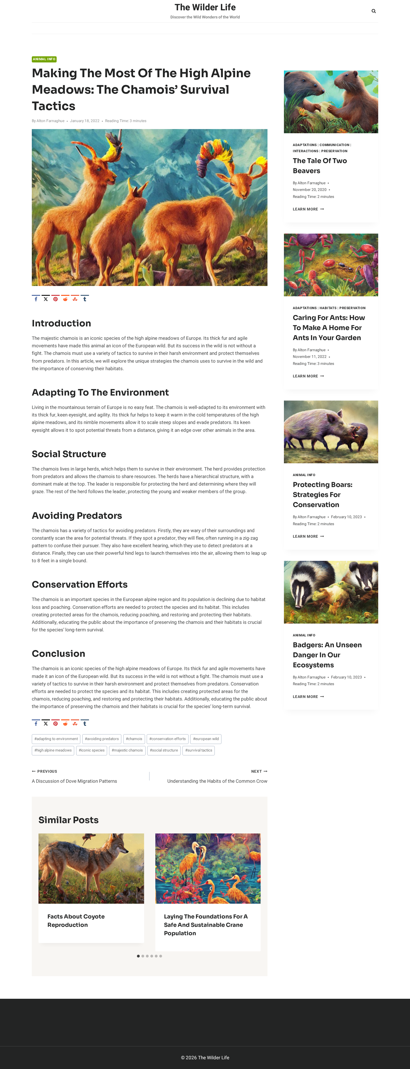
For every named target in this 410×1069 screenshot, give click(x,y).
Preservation (334, 151)
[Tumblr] (85, 299)
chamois (134, 739)
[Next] (251, 892)
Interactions (305, 151)
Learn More (308, 209)
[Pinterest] (55, 299)
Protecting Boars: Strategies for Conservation (323, 495)
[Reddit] (65, 299)
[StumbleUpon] (75, 299)
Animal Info (44, 59)
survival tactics (198, 750)
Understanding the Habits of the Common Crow (217, 777)
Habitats (328, 308)
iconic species (92, 750)
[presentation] (331, 102)
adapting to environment (56, 739)
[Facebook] (36, 299)
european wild (206, 739)
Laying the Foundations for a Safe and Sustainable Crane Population (206, 925)
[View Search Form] (373, 11)
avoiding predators (102, 739)
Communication (334, 145)
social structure (164, 750)
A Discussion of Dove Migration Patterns (74, 777)
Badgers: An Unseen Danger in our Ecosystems (327, 655)
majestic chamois (127, 750)
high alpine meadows (53, 750)
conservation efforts (167, 739)
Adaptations (305, 145)
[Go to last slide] (47, 892)
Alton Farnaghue (50, 121)
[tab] (138, 956)
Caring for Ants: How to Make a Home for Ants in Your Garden (329, 328)
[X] (46, 299)
